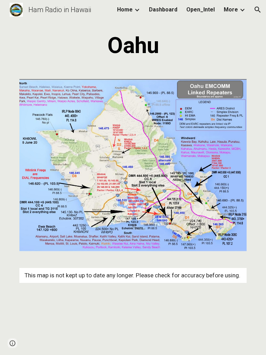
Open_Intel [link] (200, 9)
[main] (132, 45)
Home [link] (125, 9)
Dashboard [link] (163, 9)
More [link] (231, 9)
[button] (257, 9)
